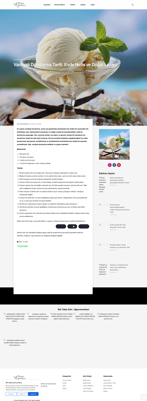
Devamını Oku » (113, 185)
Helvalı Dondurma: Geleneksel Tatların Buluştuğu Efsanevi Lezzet (119, 180)
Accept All (33, 394)
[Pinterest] (119, 165)
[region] (22, 389)
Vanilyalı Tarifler (22, 246)
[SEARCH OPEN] (132, 5)
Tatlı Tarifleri (17, 59)
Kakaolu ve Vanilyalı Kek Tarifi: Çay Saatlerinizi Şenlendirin (119, 267)
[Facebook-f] (114, 165)
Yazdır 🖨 (60, 226)
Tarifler (34, 59)
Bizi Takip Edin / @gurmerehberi (73, 309)
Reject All (22, 394)
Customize (11, 394)
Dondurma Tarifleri (26, 59)
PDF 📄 (72, 226)
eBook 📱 (84, 226)
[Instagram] (110, 165)
